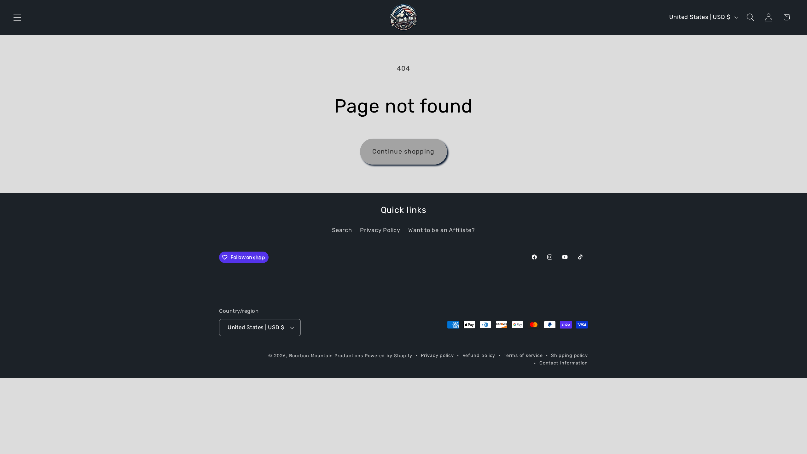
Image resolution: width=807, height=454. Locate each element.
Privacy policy (437, 355)
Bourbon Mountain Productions (326, 355)
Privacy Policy (380, 230)
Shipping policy (569, 355)
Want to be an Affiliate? (441, 230)
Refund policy (479, 355)
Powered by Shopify (388, 355)
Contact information (563, 363)
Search (342, 230)
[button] (17, 17)
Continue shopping (403, 151)
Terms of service (523, 355)
